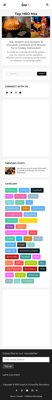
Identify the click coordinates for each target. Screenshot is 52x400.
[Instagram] (16, 92)
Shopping (25, 257)
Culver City (11, 220)
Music (36, 257)
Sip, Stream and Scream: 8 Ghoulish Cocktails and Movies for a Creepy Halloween (26, 44)
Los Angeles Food (13, 214)
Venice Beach (38, 208)
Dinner (19, 263)
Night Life (11, 251)
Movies (9, 226)
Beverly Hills (12, 257)
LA (17, 281)
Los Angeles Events (28, 220)
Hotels (32, 233)
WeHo (25, 208)
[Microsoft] (20, 92)
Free (29, 202)
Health (21, 245)
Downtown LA (12, 208)
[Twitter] (11, 92)
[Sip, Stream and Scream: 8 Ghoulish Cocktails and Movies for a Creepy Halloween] (10, 170)
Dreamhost (44, 384)
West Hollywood (13, 269)
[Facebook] (7, 92)
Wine (42, 269)
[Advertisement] (26, 128)
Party (9, 196)
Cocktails (20, 275)
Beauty (20, 202)
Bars (31, 245)
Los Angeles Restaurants (16, 233)
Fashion (10, 239)
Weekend (24, 190)
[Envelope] (32, 390)
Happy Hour (30, 214)
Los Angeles (27, 281)
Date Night (20, 196)
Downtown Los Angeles (29, 251)
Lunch (27, 239)
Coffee (9, 202)
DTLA (9, 275)
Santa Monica (30, 269)
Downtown (11, 190)
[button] (5, 5)
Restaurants (33, 275)
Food (9, 281)
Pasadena (10, 245)
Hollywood (31, 263)
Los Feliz (33, 196)
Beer (42, 263)
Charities (20, 226)
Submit (41, 74)
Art (19, 239)
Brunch (38, 239)
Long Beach (37, 190)
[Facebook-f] (16, 390)
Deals (9, 263)
